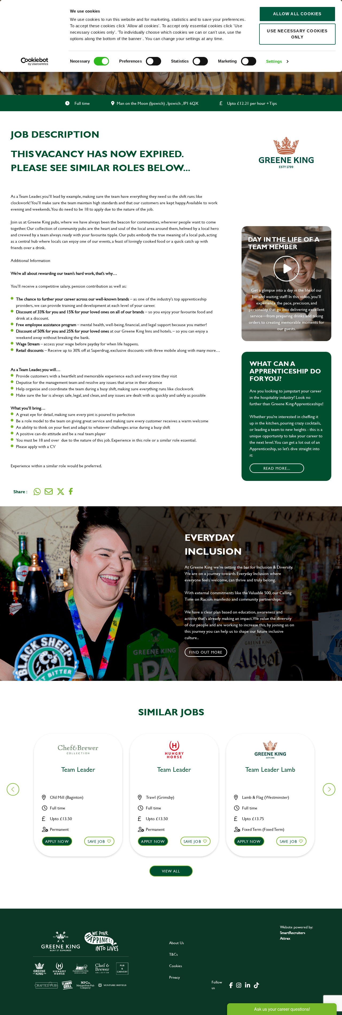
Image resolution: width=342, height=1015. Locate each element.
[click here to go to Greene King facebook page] (231, 984)
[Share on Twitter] (61, 492)
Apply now (57, 841)
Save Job (96, 841)
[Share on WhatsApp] (37, 492)
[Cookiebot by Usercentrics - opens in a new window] (34, 61)
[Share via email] (49, 492)
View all (171, 871)
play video (286, 268)
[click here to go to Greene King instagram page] (238, 984)
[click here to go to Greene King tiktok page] (256, 984)
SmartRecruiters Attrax (292, 935)
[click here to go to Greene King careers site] (81, 959)
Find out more (206, 652)
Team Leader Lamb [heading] (270, 770)
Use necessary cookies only (297, 34)
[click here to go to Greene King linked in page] (247, 984)
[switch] (153, 61)
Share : (20, 491)
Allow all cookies (297, 13)
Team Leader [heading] (78, 770)
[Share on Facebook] (71, 491)
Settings (274, 61)
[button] (329, 789)
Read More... (276, 468)
